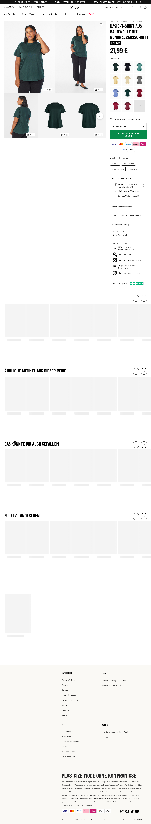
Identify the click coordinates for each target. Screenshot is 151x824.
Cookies (84, 820)
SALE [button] (91, 14)
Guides (40, 7)
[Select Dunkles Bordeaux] (139, 93)
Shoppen (9, 7)
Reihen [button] (68, 14)
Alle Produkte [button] (10, 14)
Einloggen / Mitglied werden (114, 680)
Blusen (65, 685)
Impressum (95, 820)
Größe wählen (120, 126)
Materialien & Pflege (121, 224)
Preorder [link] (81, 14)
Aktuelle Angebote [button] (51, 14)
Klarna (64, 746)
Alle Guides (66, 736)
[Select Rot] (115, 106)
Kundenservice (68, 731)
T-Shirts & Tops (126, 21)
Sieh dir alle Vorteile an (112, 685)
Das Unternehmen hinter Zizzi (115, 732)
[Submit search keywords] (101, 7)
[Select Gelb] (115, 80)
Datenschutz (66, 820)
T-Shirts (139, 21)
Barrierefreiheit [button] (68, 751)
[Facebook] (127, 811)
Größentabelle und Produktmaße (126, 215)
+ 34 (139, 106)
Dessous (65, 710)
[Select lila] (115, 93)
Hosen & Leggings (69, 695)
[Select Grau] (139, 80)
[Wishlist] (102, 24)
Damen (113, 21)
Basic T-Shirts (128, 163)
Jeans (64, 715)
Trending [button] (33, 14)
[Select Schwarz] (127, 67)
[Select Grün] (115, 67)
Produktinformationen (122, 206)
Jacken (65, 690)
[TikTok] (132, 811)
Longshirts (133, 169)
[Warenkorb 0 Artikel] (145, 7)
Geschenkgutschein (70, 741)
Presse (105, 737)
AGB (76, 820)
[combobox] (112, 7)
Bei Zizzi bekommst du (122, 178)
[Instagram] (122, 811)
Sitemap (107, 820)
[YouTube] (137, 811)
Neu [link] (24, 14)
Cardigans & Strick (70, 700)
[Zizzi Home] (75, 6)
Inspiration (25, 7)
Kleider (65, 705)
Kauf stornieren (68, 756)
